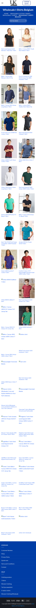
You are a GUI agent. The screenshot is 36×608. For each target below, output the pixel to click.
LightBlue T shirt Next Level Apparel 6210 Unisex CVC (8, 458)
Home (6, 13)
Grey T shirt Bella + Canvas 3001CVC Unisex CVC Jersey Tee (26, 459)
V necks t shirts (5, 590)
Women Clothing (6, 584)
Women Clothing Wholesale (9, 594)
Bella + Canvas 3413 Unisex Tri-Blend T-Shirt (26, 215)
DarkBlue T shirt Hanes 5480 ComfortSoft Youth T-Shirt (27, 483)
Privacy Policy (5, 557)
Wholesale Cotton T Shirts (20, 13)
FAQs (3, 554)
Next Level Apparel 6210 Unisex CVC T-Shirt (25, 300)
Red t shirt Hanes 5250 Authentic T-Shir (25, 378)
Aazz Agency (20, 605)
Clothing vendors (6, 577)
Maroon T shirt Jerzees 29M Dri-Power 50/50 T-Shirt (8, 433)
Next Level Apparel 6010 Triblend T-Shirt (25, 133)
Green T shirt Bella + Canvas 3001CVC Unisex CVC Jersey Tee (9, 484)
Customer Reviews (7, 550)
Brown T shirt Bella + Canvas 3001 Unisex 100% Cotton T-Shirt (9, 509)
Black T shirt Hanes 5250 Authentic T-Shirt (8, 533)
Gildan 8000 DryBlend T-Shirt (8, 300)
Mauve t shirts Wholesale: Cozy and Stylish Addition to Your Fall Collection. (9, 407)
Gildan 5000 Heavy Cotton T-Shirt (9, 382)
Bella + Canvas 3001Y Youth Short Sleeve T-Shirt (26, 49)
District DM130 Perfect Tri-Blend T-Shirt (8, 215)
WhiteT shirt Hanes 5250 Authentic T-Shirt (25, 351)
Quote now (4, 560)
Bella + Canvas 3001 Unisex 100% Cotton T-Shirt (8, 355)
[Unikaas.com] (14, 3)
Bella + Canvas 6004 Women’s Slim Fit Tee (7, 77)
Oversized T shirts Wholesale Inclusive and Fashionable (27, 410)
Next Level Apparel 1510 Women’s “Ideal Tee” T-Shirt (8, 49)
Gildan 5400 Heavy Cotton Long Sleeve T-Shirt (8, 188)
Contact (3, 567)
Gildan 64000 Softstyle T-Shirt (26, 327)
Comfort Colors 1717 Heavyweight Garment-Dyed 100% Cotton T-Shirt (26, 272)
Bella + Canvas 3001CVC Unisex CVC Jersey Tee (8, 327)
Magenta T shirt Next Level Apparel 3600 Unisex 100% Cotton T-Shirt (26, 434)
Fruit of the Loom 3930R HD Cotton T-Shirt (9, 133)
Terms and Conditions (7, 564)
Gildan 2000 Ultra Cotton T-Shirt (26, 160)
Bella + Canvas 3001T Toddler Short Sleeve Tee (25, 106)
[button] (2, 3)
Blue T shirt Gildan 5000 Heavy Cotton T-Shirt (25, 508)
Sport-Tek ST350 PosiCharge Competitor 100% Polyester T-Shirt (9, 243)
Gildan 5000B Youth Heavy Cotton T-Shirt (8, 160)
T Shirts (3, 580)
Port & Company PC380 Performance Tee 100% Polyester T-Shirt (25, 78)
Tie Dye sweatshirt (6, 587)
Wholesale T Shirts (10, 15)
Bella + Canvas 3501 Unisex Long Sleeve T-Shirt (8, 106)
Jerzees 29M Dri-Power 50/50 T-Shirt (25, 242)
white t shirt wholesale (25, 532)
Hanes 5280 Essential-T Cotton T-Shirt (7, 271)
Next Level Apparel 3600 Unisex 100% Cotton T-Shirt (26, 188)
